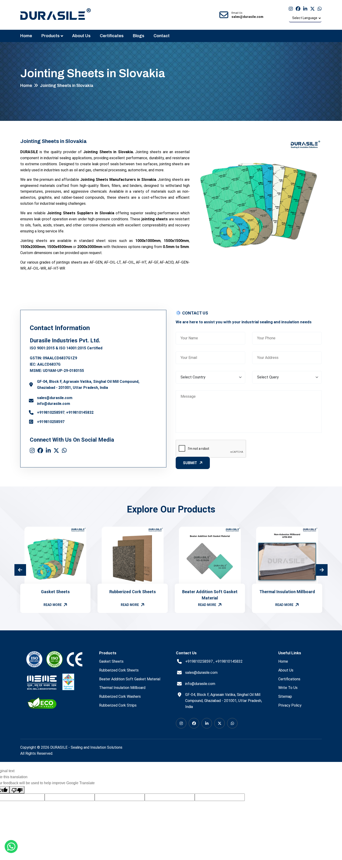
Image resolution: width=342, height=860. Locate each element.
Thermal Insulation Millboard (287, 591)
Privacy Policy (290, 705)
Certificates (112, 35)
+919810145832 (80, 412)
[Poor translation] (17, 790)
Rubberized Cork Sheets (132, 591)
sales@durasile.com (54, 398)
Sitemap (285, 696)
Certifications (289, 679)
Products (50, 35)
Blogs (138, 35)
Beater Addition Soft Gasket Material (129, 679)
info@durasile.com (53, 403)
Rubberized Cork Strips (118, 705)
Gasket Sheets (55, 591)
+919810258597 (50, 412)
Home (26, 35)
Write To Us (288, 687)
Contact (162, 35)
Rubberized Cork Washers (120, 696)
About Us (81, 35)
